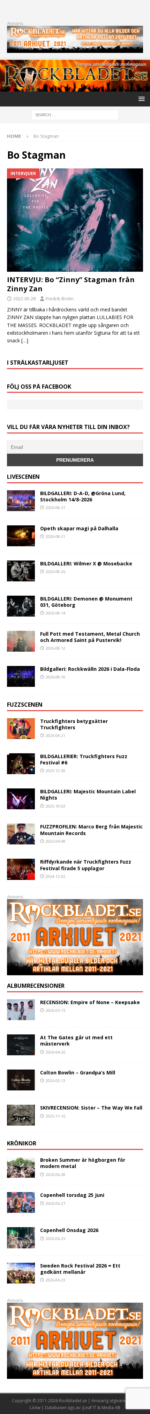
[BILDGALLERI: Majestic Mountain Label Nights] (21, 798)
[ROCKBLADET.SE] (75, 87)
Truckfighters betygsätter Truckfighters (74, 724)
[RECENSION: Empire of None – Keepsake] (21, 1009)
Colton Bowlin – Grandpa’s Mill (77, 1072)
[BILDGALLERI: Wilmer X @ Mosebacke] (21, 571)
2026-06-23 (55, 1279)
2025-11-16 (55, 1116)
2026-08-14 (55, 612)
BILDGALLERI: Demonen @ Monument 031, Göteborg (86, 601)
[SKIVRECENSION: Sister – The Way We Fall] (21, 1115)
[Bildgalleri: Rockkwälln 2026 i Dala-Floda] (21, 676)
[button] (140, 98)
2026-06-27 (55, 1203)
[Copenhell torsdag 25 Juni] (21, 1202)
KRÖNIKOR (21, 1143)
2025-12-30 (55, 770)
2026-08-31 (55, 507)
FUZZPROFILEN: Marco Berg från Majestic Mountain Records (91, 829)
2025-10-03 (55, 806)
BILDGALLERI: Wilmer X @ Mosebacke (86, 563)
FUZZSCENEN (25, 704)
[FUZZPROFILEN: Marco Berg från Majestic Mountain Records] (21, 834)
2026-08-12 (55, 648)
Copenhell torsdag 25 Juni (72, 1195)
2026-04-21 (55, 735)
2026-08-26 (55, 571)
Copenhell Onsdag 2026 (69, 1230)
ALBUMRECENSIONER (36, 986)
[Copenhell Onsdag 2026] (21, 1237)
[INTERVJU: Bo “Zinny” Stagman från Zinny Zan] (75, 220)
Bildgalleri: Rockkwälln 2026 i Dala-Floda (90, 669)
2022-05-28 (24, 298)
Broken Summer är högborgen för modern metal (82, 1163)
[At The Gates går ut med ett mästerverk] (21, 1044)
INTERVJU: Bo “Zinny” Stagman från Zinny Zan (71, 284)
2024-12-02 (55, 876)
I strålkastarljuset (37, 362)
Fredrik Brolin (60, 298)
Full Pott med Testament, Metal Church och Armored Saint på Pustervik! (90, 636)
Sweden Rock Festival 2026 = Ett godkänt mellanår (80, 1268)
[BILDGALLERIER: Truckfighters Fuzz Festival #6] (21, 763)
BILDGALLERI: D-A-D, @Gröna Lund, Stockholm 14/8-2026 (83, 496)
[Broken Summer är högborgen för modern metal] (21, 1167)
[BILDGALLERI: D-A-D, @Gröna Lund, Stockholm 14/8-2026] (21, 500)
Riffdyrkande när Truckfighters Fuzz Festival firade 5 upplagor (85, 864)
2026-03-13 (55, 1080)
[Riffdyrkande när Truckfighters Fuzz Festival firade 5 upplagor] (21, 869)
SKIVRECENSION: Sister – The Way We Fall (91, 1107)
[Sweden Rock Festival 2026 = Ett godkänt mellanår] (21, 1273)
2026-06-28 (55, 1174)
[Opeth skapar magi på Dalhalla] (21, 535)
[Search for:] (75, 114)
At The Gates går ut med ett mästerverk (76, 1040)
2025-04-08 (55, 841)
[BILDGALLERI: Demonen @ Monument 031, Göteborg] (21, 606)
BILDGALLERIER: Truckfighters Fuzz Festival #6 (83, 759)
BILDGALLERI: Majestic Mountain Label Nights (88, 794)
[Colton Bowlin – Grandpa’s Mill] (21, 1080)
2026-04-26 (55, 1052)
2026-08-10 (55, 677)
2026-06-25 (55, 1238)
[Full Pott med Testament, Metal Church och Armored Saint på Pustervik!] (21, 641)
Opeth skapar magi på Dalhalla (79, 528)
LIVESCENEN (23, 476)
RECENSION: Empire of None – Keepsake (90, 1002)
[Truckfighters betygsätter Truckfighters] (21, 728)
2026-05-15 (55, 1010)
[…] (24, 340)
